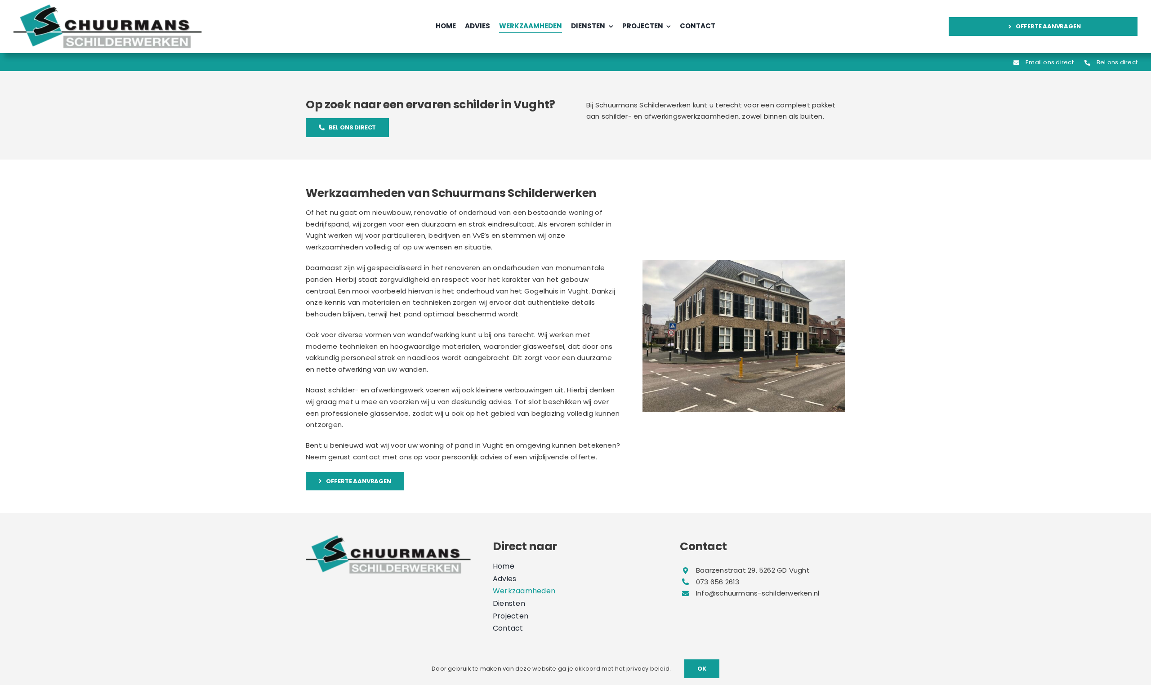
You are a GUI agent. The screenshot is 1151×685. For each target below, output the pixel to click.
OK (701, 668)
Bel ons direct (1117, 62)
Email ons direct (1050, 62)
